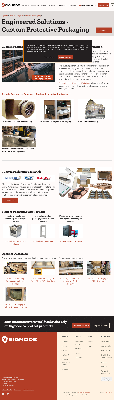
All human (109, 392)
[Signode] (11, 5)
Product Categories (16, 16)
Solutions (78, 358)
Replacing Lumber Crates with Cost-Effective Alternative (70, 281)
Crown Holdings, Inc (84, 392)
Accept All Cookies (65, 57)
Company (72, 5)
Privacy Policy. (41, 51)
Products (25, 5)
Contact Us (105, 30)
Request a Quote (81, 325)
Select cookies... (49, 57)
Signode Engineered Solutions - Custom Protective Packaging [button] (35, 94)
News (90, 346)
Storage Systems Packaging (70, 241)
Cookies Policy (106, 346)
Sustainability (62, 5)
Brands (64, 346)
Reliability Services (48, 5)
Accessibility (105, 342)
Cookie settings (107, 379)
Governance (105, 350)
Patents (104, 362)
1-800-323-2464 (7, 390)
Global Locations (28, 390)
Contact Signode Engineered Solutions (74, 83)
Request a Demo (101, 325)
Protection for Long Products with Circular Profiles (15, 281)
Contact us (103, 5)
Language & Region (88, 5)
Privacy (104, 366)
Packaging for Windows (43, 241)
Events (90, 342)
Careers (64, 350)
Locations (64, 369)
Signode (5, 16)
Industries (35, 5)
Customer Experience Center (65, 362)
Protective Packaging (33, 16)
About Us (64, 342)
